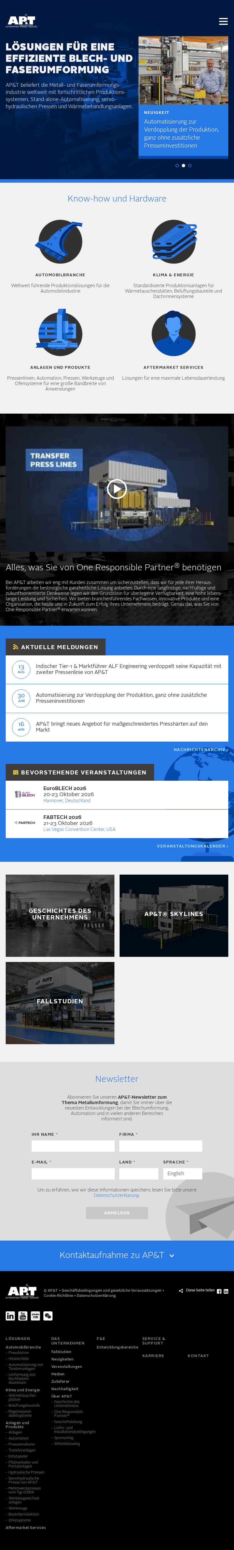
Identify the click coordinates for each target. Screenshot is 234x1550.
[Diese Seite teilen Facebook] (219, 1291)
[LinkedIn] (10, 1315)
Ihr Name (43, 1135)
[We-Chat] (48, 1315)
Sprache (174, 1162)
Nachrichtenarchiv (200, 750)
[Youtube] (22, 1315)
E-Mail (40, 1162)
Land (125, 1162)
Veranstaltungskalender (191, 846)
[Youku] (35, 1315)
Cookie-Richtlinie (59, 1296)
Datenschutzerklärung (116, 1195)
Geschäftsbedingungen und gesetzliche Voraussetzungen (112, 1291)
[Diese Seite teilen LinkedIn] (226, 1291)
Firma (126, 1135)
